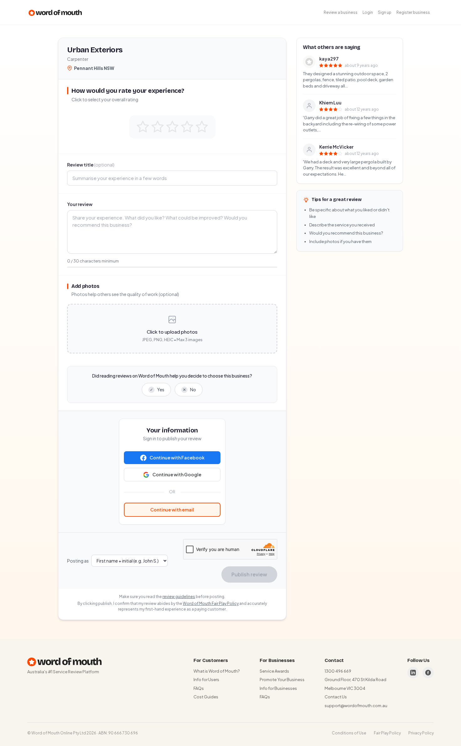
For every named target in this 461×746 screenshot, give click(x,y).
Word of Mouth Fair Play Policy (211, 603)
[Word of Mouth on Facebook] (428, 672)
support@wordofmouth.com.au (356, 705)
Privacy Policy (421, 733)
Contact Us (336, 696)
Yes (157, 389)
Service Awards (274, 671)
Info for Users (206, 679)
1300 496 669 (338, 671)
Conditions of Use (349, 733)
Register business (413, 12)
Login (368, 12)
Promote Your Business (282, 679)
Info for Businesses (278, 688)
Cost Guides (205, 696)
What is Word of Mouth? (216, 671)
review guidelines (178, 596)
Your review (80, 204)
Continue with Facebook (177, 457)
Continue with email (172, 509)
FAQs (198, 688)
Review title (90, 164)
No (189, 389)
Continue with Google (176, 474)
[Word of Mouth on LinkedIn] (413, 672)
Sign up (384, 12)
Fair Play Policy (387, 733)
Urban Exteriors (94, 49)
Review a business (341, 12)
